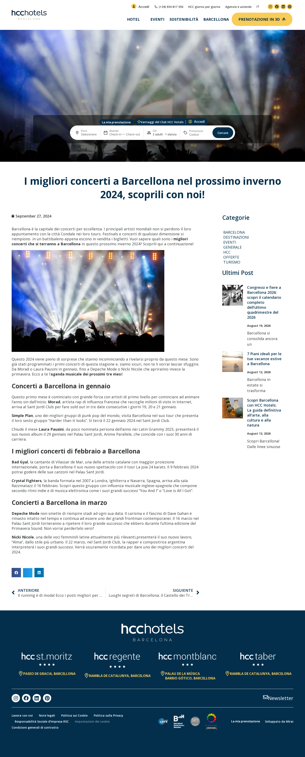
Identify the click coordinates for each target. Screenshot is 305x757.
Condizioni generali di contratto (35, 727)
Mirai (289, 721)
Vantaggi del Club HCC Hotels (162, 122)
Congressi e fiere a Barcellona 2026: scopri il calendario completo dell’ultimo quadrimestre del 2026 (264, 302)
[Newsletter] (265, 697)
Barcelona (234, 232)
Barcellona (216, 19)
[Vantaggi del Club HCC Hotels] (139, 121)
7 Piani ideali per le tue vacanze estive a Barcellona (264, 358)
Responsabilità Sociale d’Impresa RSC (42, 721)
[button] (16, 572)
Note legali (47, 715)
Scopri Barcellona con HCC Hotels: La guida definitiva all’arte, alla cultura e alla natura (264, 413)
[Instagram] (270, 7)
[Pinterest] (290, 7)
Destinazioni (236, 237)
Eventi (157, 19)
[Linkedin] (283, 7)
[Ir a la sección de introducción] (152, 155)
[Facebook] (277, 7)
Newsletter (280, 698)
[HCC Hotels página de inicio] (29, 15)
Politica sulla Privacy (108, 715)
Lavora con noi (22, 715)
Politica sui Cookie (74, 715)
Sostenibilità (184, 19)
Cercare (222, 133)
